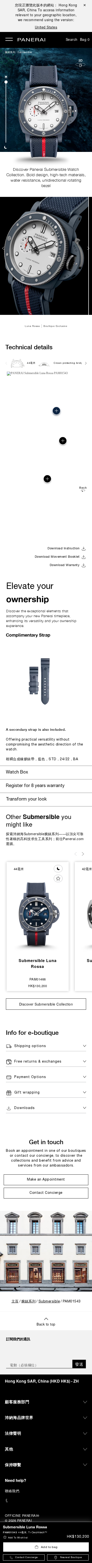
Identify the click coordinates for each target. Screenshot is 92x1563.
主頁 (15, 1301)
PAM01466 (37, 979)
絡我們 (14, 1490)
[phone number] (46, 1500)
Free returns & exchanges (38, 1061)
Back (83, 487)
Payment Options (30, 1077)
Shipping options (30, 1046)
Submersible (24, 52)
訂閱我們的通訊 (18, 1338)
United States (46, 27)
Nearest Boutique (71, 1557)
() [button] (42, 1381)
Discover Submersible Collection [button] (46, 1004)
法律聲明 (13, 1433)
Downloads (24, 1108)
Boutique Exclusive (55, 325)
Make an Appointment (46, 1179)
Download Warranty (65, 565)
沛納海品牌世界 (19, 1417)
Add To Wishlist (18, 1538)
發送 (79, 1364)
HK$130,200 (78, 1536)
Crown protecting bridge (69, 363)
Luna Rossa (32, 325)
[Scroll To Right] (85, 363)
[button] (6, 77)
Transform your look (26, 799)
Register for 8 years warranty (35, 786)
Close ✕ (84, 4)
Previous (3, 248)
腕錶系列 (10, 52)
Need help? (15, 1480)
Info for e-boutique (32, 1032)
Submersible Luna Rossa (38, 963)
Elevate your (29, 593)
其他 (9, 1449)
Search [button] (72, 39)
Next (88, 248)
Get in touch (46, 1141)
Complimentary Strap (28, 635)
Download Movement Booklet (57, 556)
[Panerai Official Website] (31, 40)
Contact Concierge (26, 1557)
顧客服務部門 (17, 1401)
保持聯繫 (13, 1464)
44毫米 (31, 363)
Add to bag (49, 1547)
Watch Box (17, 772)
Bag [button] (85, 39)
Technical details (29, 347)
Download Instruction (63, 548)
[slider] (6, 82)
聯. (12, 1490)
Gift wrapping (27, 1092)
